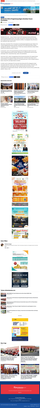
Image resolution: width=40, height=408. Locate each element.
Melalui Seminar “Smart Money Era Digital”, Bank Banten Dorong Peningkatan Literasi (21, 306)
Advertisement (32, 406)
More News (20, 315)
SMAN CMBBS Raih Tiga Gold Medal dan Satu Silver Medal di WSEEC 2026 (19, 293)
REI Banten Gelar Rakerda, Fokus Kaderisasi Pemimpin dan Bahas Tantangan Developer (33, 91)
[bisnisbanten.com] (7, 4)
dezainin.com (37, 404)
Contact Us (37, 406)
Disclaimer (25, 406)
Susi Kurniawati (4, 22)
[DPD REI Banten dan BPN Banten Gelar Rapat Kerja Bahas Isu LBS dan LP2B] (7, 86)
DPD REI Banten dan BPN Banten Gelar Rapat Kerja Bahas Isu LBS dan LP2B (6, 91)
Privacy (29, 406)
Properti (5, 15)
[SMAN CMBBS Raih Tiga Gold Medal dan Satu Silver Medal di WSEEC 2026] (3, 295)
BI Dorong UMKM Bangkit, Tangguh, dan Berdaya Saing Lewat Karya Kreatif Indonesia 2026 (29, 377)
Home (2, 15)
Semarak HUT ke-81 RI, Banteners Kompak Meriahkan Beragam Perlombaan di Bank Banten (22, 297)
